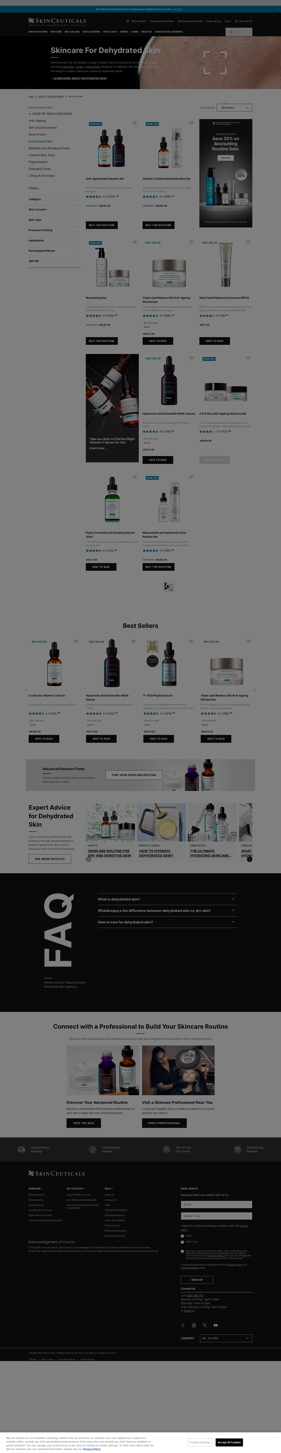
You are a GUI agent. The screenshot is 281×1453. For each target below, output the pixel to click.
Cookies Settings (199, 1442)
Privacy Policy (92, 1449)
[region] (140, 1442)
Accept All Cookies (229, 1442)
